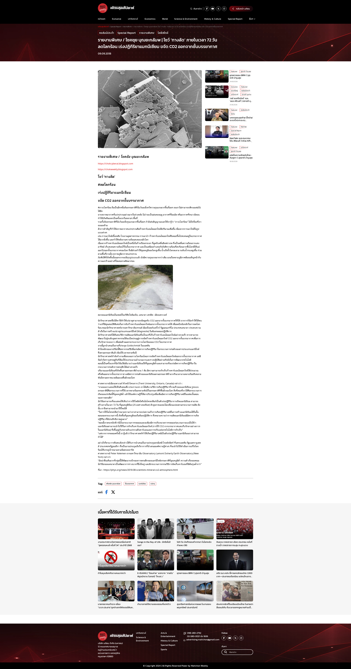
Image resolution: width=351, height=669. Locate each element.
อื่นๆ (251, 18)
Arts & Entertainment (168, 634)
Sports (164, 649)
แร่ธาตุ (153, 484)
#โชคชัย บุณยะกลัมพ (113, 484)
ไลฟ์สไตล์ (163, 33)
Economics (150, 18)
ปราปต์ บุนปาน (246, 94)
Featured (234, 71)
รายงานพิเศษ (146, 33)
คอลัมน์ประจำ (106, 33)
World (165, 18)
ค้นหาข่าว (197, 8)
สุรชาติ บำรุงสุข (246, 71)
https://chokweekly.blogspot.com (115, 169)
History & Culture (212, 18)
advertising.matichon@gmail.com (202, 639)
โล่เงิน (233, 114)
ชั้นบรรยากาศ (129, 484)
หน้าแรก (101, 18)
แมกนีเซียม (142, 484)
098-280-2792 (194, 633)
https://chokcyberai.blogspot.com (115, 163)
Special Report (235, 18)
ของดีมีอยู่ (234, 90)
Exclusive (116, 18)
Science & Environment (185, 18)
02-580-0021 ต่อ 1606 (197, 636)
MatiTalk (244, 127)
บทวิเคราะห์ (133, 18)
